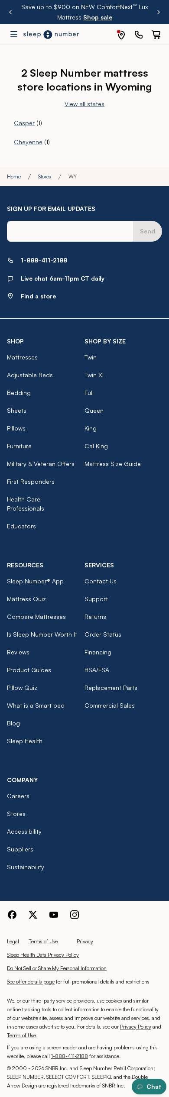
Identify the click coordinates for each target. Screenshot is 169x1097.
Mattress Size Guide (112, 463)
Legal (13, 941)
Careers (18, 795)
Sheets (16, 410)
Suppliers (20, 849)
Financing (97, 652)
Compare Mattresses (36, 616)
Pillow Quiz (22, 687)
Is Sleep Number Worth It (42, 634)
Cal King (96, 446)
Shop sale (97, 17)
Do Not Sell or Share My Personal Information (57, 968)
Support (96, 598)
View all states (84, 103)
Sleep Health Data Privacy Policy (43, 954)
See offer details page (31, 981)
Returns (95, 616)
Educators (21, 526)
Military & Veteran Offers (41, 463)
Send (147, 231)
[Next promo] (158, 12)
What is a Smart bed (36, 705)
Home (14, 176)
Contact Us (100, 581)
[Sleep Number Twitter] (33, 914)
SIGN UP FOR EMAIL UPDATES (51, 208)
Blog (13, 723)
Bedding (19, 392)
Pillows (16, 428)
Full (89, 392)
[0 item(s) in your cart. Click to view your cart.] (156, 35)
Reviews (18, 652)
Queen (94, 410)
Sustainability (25, 866)
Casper (24, 122)
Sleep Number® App (35, 581)
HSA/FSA (96, 669)
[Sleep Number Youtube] (54, 914)
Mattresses (22, 357)
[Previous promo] (10, 12)
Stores (44, 176)
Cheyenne (28, 142)
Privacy (85, 941)
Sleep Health (24, 740)
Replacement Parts (110, 687)
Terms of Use (43, 941)
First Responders (31, 481)
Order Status (102, 634)
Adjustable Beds (30, 375)
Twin (90, 357)
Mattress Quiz (26, 598)
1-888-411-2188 (69, 1056)
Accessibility (24, 831)
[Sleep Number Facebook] (12, 914)
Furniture (19, 446)
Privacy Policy (135, 1026)
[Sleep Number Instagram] (74, 914)
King (90, 428)
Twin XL (94, 375)
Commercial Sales (109, 705)
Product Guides (29, 669)
